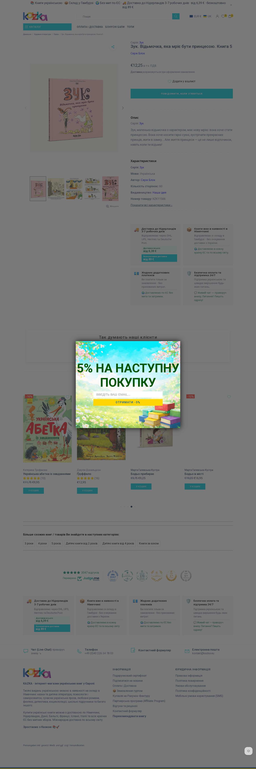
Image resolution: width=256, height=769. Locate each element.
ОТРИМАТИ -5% (128, 402)
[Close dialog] (175, 346)
